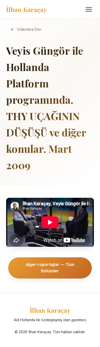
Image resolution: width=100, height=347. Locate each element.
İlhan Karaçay (26, 9)
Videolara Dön (29, 29)
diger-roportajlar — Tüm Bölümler (50, 268)
